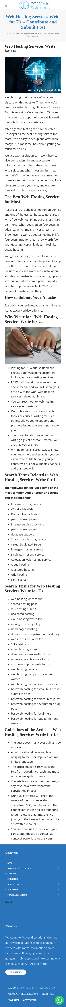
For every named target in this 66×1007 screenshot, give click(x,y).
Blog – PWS (48, 994)
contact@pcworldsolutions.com (25, 310)
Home (9, 33)
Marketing (33, 879)
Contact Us (29, 1000)
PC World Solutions (33, 895)
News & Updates (33, 884)
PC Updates (33, 889)
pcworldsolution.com (26, 155)
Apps (33, 863)
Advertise (13, 1000)
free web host (20, 219)
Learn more (15, 972)
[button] (59, 1000)
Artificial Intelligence (33, 868)
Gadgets (33, 873)
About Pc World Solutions (23, 994)
